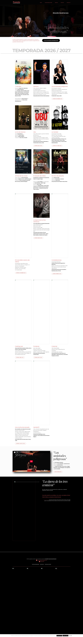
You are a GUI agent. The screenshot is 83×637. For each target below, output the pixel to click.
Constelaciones (56, 260)
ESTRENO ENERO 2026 (38, 237)
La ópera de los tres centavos (39, 221)
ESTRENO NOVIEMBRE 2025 (57, 98)
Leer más (70, 635)
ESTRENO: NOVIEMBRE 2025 (21, 272)
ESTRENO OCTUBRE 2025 (57, 145)
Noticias (62, 2)
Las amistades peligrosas (60, 86)
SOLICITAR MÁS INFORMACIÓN (51, 40)
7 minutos (18, 86)
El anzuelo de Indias (39, 176)
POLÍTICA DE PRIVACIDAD (35, 564)
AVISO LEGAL (42, 564)
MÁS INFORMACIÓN (58, 471)
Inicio (41, 2)
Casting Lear (19, 346)
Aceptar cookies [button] (65, 635)
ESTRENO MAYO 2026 (38, 145)
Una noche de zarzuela (22, 427)
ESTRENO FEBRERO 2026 (57, 273)
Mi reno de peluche (58, 176)
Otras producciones (48, 2)
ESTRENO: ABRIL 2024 (20, 357)
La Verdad (55, 132)
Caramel (54, 346)
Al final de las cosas (21, 176)
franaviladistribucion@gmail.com (42, 560)
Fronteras (36, 346)
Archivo (56, 2)
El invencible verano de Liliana (22, 261)
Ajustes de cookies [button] (59, 635)
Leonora (35, 86)
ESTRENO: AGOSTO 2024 (20, 443)
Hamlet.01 (36, 427)
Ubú (34, 132)
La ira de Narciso (20, 132)
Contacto (68, 2)
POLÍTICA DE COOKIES (48, 564)
